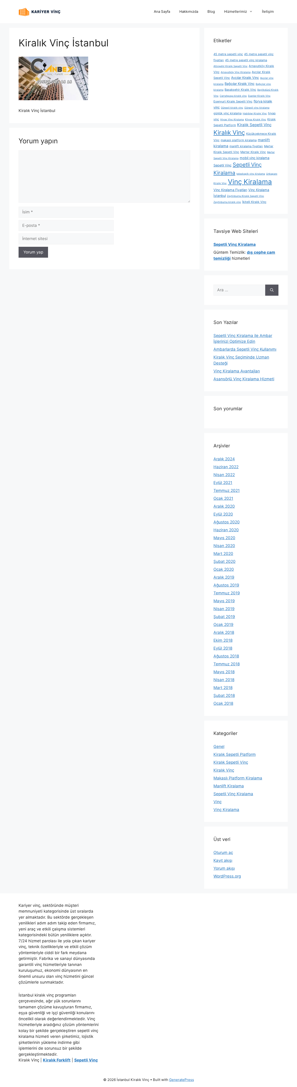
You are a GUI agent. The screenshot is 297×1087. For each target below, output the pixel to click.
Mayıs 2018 (224, 672)
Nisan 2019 (224, 608)
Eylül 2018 (222, 648)
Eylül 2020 (223, 514)
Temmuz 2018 (226, 664)
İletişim (268, 11)
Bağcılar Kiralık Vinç (240, 84)
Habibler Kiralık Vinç (255, 113)
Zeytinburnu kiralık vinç (227, 202)
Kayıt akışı (222, 860)
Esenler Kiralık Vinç (259, 95)
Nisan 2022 (224, 474)
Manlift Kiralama (228, 786)
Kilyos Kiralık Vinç (255, 119)
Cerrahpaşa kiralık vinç (233, 95)
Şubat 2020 (224, 561)
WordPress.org (227, 876)
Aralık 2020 (224, 506)
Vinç (217, 801)
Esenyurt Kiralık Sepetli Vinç (232, 101)
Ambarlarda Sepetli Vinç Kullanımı (244, 349)
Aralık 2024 (224, 459)
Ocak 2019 (223, 624)
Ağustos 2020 (226, 522)
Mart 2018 (222, 687)
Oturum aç (223, 852)
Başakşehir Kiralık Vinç (240, 89)
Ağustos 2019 (226, 585)
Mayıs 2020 (224, 537)
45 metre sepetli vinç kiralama (246, 60)
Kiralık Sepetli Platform (234, 754)
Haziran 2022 (226, 467)
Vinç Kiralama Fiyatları (230, 190)
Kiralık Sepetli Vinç (254, 124)
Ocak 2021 (223, 498)
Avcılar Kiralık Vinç (245, 78)
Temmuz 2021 (226, 490)
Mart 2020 (223, 553)
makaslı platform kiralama (239, 140)
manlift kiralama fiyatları (246, 146)
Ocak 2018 (223, 703)
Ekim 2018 (222, 640)
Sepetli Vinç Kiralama (233, 794)
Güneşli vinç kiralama (256, 107)
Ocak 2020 (223, 569)
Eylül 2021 (222, 482)
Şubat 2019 (224, 616)
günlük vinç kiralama (227, 113)
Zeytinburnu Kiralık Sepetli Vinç (245, 196)
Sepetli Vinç (222, 165)
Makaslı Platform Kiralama (237, 778)
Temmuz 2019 (226, 593)
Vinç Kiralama (250, 182)
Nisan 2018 (223, 679)
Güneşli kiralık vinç (232, 107)
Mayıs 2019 (224, 601)
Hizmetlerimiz (235, 11)
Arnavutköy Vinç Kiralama (236, 72)
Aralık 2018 (223, 632)
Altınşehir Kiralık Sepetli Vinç (230, 66)
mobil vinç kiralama (254, 158)
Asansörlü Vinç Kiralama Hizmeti (243, 379)
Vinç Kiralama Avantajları (236, 371)
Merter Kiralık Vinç (253, 152)
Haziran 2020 (226, 530)
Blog (211, 11)
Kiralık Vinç (229, 132)
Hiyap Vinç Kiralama (232, 119)
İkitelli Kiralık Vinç (254, 202)
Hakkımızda (188, 11)
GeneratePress (181, 1079)
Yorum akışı (224, 868)
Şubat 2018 (224, 695)
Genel (218, 746)
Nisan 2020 (224, 545)
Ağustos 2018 (226, 656)
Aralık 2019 (223, 577)
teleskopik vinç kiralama (250, 173)
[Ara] (271, 290)
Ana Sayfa (162, 11)
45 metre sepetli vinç (228, 54)
